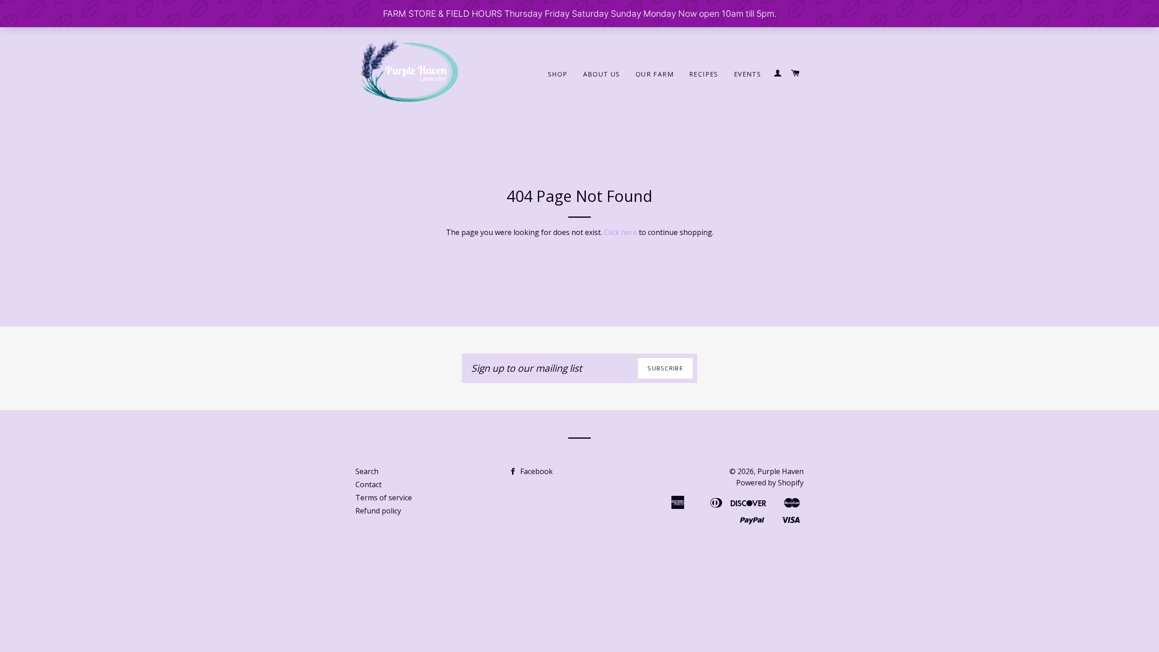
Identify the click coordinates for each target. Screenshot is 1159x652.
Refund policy (378, 511)
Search (366, 471)
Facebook (535, 471)
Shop (558, 74)
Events (747, 74)
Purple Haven (780, 471)
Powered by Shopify (770, 483)
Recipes (703, 74)
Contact (368, 484)
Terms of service (383, 498)
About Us (601, 74)
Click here (620, 232)
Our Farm (655, 74)
